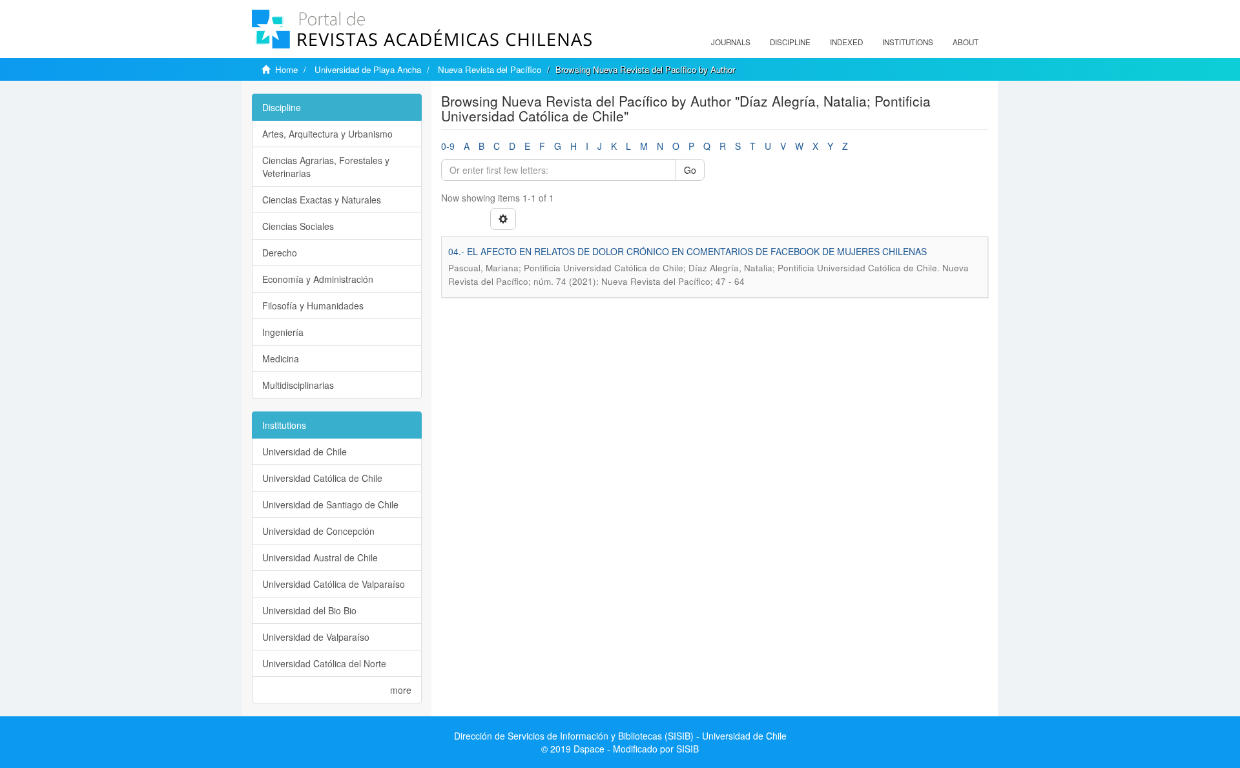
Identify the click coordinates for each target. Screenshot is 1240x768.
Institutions (907, 42)
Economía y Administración (317, 279)
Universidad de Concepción (318, 530)
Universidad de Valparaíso (315, 636)
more (400, 689)
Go (690, 169)
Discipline (790, 42)
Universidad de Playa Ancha (368, 69)
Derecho (279, 252)
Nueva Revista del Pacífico (489, 69)
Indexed (846, 42)
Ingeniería (283, 332)
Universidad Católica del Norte (324, 663)
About (965, 42)
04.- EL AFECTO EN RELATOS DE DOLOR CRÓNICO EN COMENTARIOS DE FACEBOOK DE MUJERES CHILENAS (687, 251)
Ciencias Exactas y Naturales (321, 199)
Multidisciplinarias (298, 385)
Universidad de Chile (304, 451)
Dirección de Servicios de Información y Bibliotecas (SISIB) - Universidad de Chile (620, 735)
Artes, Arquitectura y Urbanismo (327, 133)
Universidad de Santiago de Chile (330, 504)
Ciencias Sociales (298, 226)
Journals (730, 42)
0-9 (448, 146)
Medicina (280, 358)
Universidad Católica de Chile (322, 478)
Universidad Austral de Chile (320, 557)
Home (286, 69)
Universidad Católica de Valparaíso (333, 583)
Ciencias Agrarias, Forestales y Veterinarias (325, 167)
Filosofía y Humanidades (313, 305)
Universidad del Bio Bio (309, 610)
